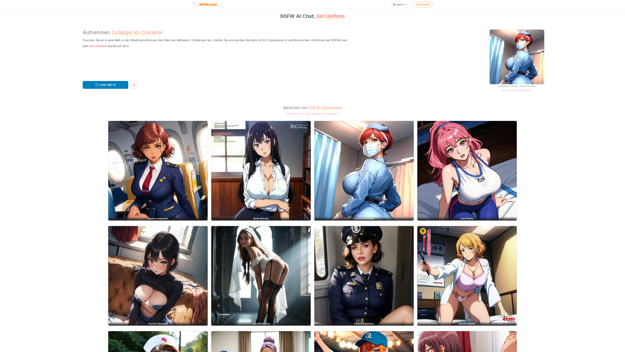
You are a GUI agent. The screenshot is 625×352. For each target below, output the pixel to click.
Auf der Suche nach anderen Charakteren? (312, 113)
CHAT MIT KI (108, 85)
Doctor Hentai (467, 323)
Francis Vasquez (158, 323)
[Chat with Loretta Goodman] (364, 170)
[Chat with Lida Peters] (467, 170)
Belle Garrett (260, 218)
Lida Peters (467, 218)
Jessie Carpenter (158, 218)
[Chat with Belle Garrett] (261, 170)
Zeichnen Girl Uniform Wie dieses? (516, 90)
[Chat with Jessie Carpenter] (158, 170)
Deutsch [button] (400, 4)
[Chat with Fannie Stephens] (364, 276)
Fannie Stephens (364, 323)
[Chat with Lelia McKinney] (261, 276)
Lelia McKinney (261, 323)
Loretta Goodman (364, 218)
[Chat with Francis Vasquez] (158, 276)
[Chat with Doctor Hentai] (467, 276)
